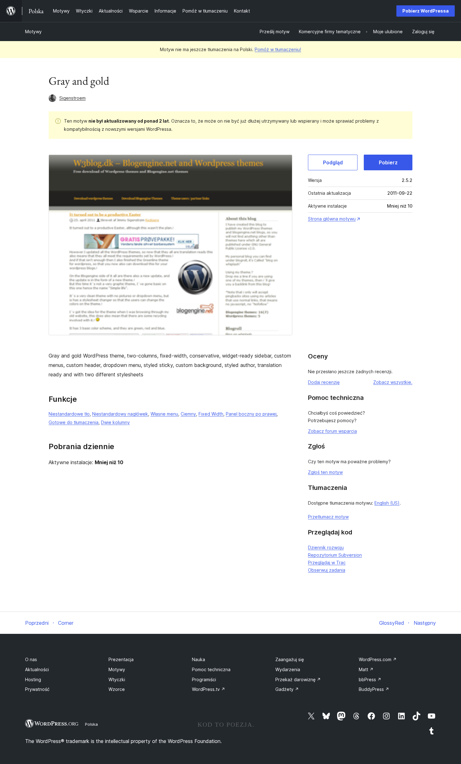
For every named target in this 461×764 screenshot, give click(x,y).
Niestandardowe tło (69, 413)
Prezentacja (121, 659)
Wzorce (117, 689)
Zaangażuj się (289, 659)
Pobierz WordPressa (425, 10)
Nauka (198, 659)
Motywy (33, 31)
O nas (31, 659)
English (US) (387, 503)
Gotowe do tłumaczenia (73, 422)
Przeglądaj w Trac (327, 562)
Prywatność (37, 689)
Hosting (33, 679)
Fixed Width (211, 413)
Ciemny (188, 413)
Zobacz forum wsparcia (332, 431)
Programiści (204, 679)
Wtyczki (117, 679)
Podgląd (333, 162)
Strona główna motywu (332, 218)
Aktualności (37, 669)
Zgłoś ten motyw (325, 472)
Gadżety (287, 689)
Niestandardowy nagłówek (120, 413)
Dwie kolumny (115, 422)
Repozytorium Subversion (335, 555)
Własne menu (164, 413)
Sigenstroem (72, 98)
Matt (366, 669)
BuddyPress (374, 689)
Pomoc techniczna (211, 669)
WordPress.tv (208, 689)
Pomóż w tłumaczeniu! (278, 49)
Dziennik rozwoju (326, 547)
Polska (91, 724)
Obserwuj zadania (326, 570)
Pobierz (388, 162)
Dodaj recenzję (324, 382)
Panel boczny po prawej (251, 413)
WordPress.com (378, 659)
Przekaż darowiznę (298, 679)
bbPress (370, 679)
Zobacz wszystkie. (392, 382)
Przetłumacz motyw (328, 516)
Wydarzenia (287, 669)
